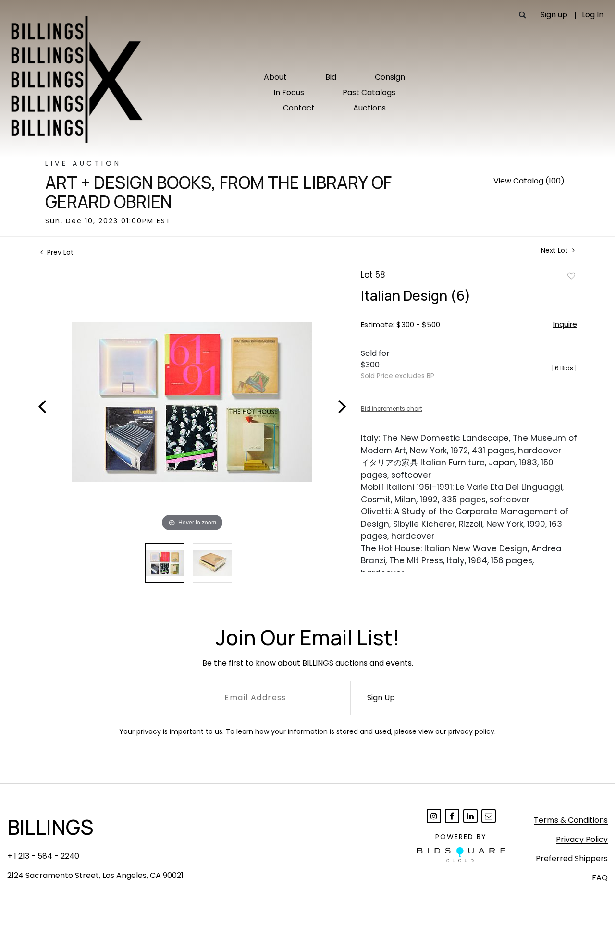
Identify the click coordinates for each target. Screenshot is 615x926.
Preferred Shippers (572, 858)
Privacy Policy (582, 839)
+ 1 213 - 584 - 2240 (43, 856)
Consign (390, 77)
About (275, 77)
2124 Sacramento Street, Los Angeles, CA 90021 (95, 875)
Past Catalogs (369, 92)
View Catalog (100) (529, 180)
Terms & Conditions (571, 820)
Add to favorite (571, 275)
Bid (330, 77)
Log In (592, 14)
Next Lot (555, 250)
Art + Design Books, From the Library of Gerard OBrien (218, 192)
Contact (299, 107)
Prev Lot (59, 252)
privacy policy (471, 731)
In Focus (288, 92)
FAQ (600, 877)
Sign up (554, 14)
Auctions (369, 107)
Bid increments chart (391, 408)
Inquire (565, 324)
